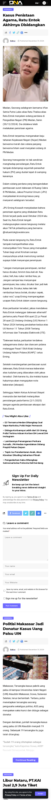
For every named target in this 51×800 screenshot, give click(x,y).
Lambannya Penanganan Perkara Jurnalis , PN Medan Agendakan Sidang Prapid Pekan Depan (24, 444)
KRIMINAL (8, 9)
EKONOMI (8, 774)
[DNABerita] (16, 3)
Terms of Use (25, 795)
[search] (32, 3)
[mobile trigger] (5, 3)
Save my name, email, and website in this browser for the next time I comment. (27, 590)
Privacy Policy (10, 795)
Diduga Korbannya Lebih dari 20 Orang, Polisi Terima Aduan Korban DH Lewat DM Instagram (25, 433)
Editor (13, 41)
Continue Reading (26, 760)
